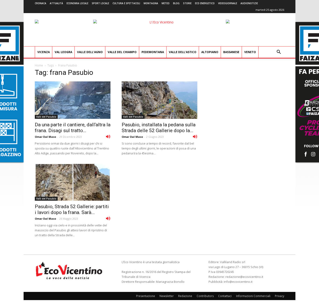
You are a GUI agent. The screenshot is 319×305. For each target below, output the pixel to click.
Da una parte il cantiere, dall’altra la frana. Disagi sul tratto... (72, 127)
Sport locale (100, 3)
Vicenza (43, 52)
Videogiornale (227, 3)
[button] (278, 52)
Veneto (250, 52)
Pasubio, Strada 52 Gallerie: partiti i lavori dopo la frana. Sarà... (72, 209)
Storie (187, 3)
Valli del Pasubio (46, 116)
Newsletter (167, 296)
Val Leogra (63, 52)
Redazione (185, 296)
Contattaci (225, 296)
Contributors (205, 296)
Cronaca (40, 3)
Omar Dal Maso (45, 136)
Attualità (56, 3)
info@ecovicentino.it (238, 282)
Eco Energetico (205, 3)
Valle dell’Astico (182, 52)
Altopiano (209, 52)
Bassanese (231, 52)
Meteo (166, 3)
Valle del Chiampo (122, 52)
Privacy (279, 296)
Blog (176, 3)
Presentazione (145, 296)
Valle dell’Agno (90, 52)
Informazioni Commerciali (253, 296)
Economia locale (77, 3)
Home (39, 65)
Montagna (151, 3)
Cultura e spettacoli (126, 3)
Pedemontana (153, 52)
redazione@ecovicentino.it (244, 277)
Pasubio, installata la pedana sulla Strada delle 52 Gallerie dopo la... (158, 127)
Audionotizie (249, 3)
